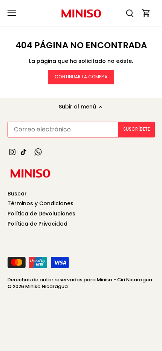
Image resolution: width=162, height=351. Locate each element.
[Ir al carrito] (146, 13)
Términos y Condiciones (40, 203)
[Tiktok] (23, 152)
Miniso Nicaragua (46, 286)
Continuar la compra (81, 77)
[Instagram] (12, 152)
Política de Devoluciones (41, 213)
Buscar (17, 193)
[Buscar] (129, 13)
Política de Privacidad (37, 223)
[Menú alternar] (12, 13)
